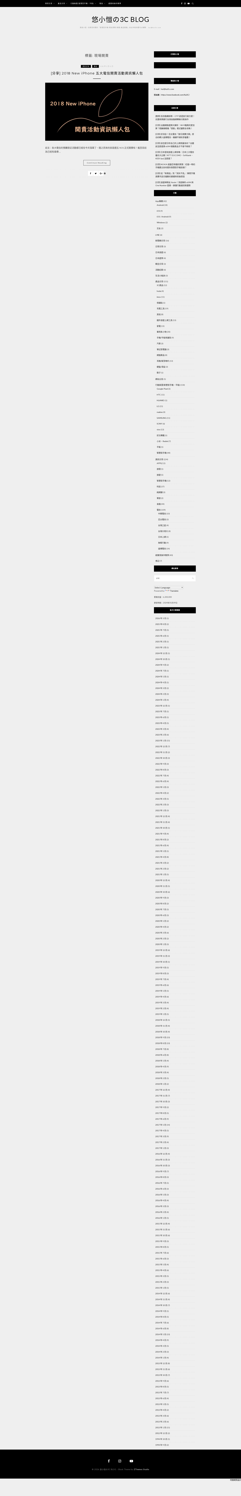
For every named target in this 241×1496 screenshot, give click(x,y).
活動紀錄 (159, 270)
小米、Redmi (162, 441)
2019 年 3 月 (160, 1002)
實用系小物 (162, 332)
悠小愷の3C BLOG (121, 19)
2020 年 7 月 (160, 909)
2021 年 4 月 (160, 857)
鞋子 (159, 372)
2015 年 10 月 (161, 1235)
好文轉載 (161, 435)
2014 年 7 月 (160, 1322)
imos (159, 297)
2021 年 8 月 (160, 839)
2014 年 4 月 (160, 1340)
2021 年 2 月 (160, 868)
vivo (158, 429)
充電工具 (161, 308)
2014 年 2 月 (160, 1352)
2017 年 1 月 (160, 1148)
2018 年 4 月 (160, 1066)
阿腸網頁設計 (235, 1480)
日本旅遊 (159, 252)
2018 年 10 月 (161, 1031)
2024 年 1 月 (160, 700)
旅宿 (159, 469)
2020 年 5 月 (160, 921)
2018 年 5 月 (160, 1060)
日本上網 (162, 537)
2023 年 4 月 (160, 723)
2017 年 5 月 (160, 1125)
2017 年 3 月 (160, 1136)
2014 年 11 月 (161, 1299)
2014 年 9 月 (160, 1311)
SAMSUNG (161, 418)
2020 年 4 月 (160, 927)
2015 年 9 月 (160, 1241)
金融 (159, 504)
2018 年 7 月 (160, 1049)
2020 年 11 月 (161, 886)
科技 (159, 486)
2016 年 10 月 (161, 1165)
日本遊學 (159, 258)
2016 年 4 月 (160, 1200)
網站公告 (159, 379)
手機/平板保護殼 (164, 337)
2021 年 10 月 (161, 828)
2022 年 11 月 (161, 752)
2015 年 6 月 (160, 1258)
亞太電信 (162, 519)
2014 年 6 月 (160, 1328)
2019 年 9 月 (160, 967)
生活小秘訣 (160, 275)
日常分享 (159, 246)
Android (160, 205)
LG (158, 406)
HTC (159, 394)
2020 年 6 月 (160, 915)
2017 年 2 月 (160, 1142)
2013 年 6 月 (160, 1398)
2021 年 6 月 (160, 845)
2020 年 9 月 (160, 897)
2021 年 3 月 (160, 863)
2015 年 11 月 (161, 1229)
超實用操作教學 (115, 3)
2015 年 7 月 (160, 1253)
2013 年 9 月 (160, 1381)
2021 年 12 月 (161, 816)
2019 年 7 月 (160, 979)
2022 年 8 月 (160, 769)
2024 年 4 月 (160, 682)
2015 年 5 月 (160, 1264)
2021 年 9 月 (160, 833)
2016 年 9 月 (160, 1171)
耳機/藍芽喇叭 (163, 361)
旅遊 (159, 475)
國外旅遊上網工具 (164, 320)
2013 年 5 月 (160, 1404)
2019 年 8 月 (160, 973)
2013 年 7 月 (160, 1392)
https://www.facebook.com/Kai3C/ (175, 95)
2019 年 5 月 (160, 991)
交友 (159, 228)
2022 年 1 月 (160, 810)
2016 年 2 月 (160, 1212)
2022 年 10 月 (161, 758)
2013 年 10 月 (161, 1375)
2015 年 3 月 (160, 1276)
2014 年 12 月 (161, 1293)
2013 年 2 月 (160, 1421)
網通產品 (161, 355)
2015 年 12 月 (161, 1223)
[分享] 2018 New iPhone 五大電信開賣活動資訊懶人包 (97, 73)
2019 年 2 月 (160, 1008)
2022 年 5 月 (160, 787)
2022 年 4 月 (160, 793)
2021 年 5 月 (160, 851)
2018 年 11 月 (161, 1026)
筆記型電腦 (162, 349)
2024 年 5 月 (160, 676)
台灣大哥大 (163, 531)
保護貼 (160, 303)
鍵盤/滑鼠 (161, 367)
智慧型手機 (162, 453)
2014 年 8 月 (160, 1317)
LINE (157, 235)
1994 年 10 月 (161, 1439)
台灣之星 (162, 525)
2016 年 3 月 (160, 1206)
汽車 (159, 343)
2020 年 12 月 (161, 880)
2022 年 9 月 (160, 764)
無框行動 (162, 543)
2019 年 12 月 (161, 950)
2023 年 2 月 (160, 735)
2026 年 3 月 (160, 618)
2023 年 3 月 (160, 729)
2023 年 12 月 (161, 706)
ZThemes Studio (141, 1469)
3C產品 (160, 285)
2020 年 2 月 (160, 938)
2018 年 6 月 (160, 1055)
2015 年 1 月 (160, 1288)
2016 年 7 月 (160, 1183)
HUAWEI (161, 400)
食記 (157, 561)
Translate (174, 591)
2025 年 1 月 (160, 647)
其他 (159, 314)
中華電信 (162, 513)
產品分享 (61, 3)
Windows (161, 222)
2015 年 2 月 (160, 1282)
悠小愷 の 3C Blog (175, 65)
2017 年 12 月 (161, 1090)
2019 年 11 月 (161, 956)
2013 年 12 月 (161, 1363)
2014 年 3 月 (160, 1346)
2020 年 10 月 (161, 892)
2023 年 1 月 (160, 740)
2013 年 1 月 (160, 1427)
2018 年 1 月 (160, 1084)
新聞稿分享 (160, 240)
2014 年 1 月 (160, 1357)
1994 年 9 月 (160, 1445)
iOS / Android (162, 216)
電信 (101, 3)
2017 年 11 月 (161, 1095)
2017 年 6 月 (160, 1119)
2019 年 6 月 (160, 985)
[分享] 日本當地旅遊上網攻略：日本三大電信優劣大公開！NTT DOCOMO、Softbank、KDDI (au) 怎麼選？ (174, 155)
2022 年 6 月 (160, 781)
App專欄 (159, 201)
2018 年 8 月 (160, 1043)
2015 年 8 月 (160, 1247)
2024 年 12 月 (161, 653)
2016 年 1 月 (160, 1218)
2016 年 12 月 (161, 1154)
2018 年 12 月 (161, 1020)
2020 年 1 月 (160, 944)
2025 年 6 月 (160, 636)
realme (160, 412)
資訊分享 (48, 3)
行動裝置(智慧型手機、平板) (82, 3)
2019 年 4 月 (160, 996)
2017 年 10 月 (161, 1101)
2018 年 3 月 (160, 1072)
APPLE (160, 463)
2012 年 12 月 (161, 1433)
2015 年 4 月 (160, 1270)
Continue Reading (97, 163)
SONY (159, 423)
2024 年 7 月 (160, 671)
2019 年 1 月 (160, 1014)
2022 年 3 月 (160, 799)
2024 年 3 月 (160, 688)
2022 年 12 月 (161, 746)
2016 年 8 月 (160, 1177)
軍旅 (159, 498)
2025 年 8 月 (160, 624)
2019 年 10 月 (161, 962)
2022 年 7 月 (160, 775)
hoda (159, 291)
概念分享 (159, 264)
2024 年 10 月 (161, 659)
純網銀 (160, 492)
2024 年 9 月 (160, 665)
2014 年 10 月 (161, 1305)
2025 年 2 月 (160, 641)
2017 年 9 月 (160, 1107)
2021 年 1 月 (160, 874)
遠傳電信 (162, 548)
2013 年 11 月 (161, 1369)
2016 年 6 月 (160, 1189)
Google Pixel (162, 389)
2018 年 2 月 (160, 1078)
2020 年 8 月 (160, 903)
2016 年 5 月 (160, 1194)
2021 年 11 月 (161, 822)
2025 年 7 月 (160, 630)
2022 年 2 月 (160, 804)
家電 (159, 326)
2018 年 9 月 (160, 1037)
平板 (159, 447)
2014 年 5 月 (160, 1334)
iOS (158, 211)
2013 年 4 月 (160, 1410)
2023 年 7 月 (160, 711)
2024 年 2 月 (160, 694)
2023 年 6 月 (160, 717)
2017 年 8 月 (160, 1113)
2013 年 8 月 (160, 1386)
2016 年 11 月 (161, 1159)
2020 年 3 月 (160, 932)
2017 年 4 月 (160, 1130)
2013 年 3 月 (160, 1416)
